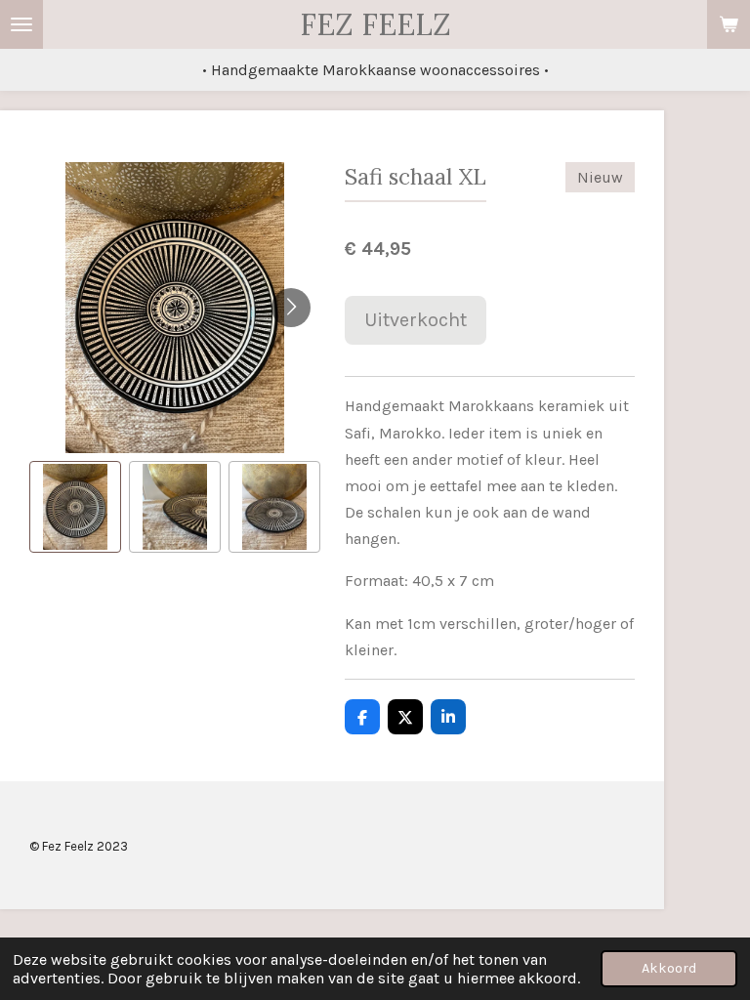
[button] (75, 507)
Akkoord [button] (669, 968)
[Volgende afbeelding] (291, 307)
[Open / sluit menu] (21, 24)
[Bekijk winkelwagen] (728, 24)
